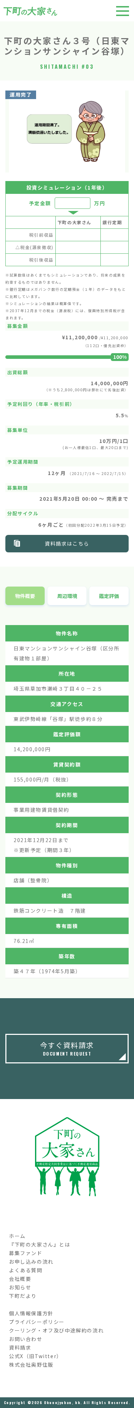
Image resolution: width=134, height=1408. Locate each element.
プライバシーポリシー (37, 1321)
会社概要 (20, 1278)
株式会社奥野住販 (31, 1364)
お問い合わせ (26, 1338)
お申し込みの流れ (31, 1261)
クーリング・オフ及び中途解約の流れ (56, 1330)
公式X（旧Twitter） (35, 1356)
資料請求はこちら (67, 543)
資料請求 (20, 1347)
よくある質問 (26, 1270)
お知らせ (20, 1287)
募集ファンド (26, 1253)
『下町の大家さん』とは (39, 1244)
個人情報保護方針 (31, 1313)
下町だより (23, 1295)
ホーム (17, 1235)
